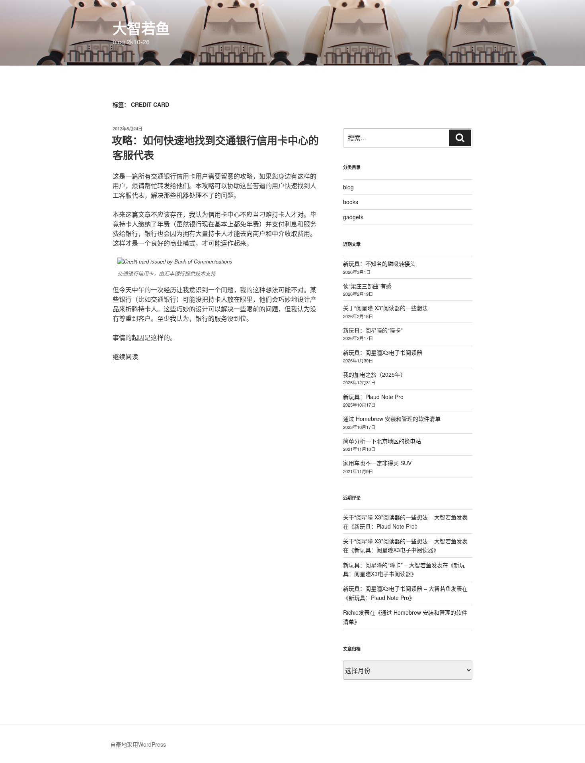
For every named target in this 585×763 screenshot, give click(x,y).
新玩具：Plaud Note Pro (373, 397)
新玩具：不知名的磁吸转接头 (379, 263)
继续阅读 (125, 356)
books (350, 202)
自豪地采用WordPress (138, 744)
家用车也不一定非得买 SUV (377, 463)
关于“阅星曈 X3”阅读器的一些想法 (385, 308)
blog (348, 187)
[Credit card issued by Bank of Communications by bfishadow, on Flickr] (174, 261)
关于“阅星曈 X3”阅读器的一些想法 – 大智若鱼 (399, 517)
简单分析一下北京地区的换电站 (382, 441)
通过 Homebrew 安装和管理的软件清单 (392, 419)
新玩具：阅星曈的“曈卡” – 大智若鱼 (387, 565)
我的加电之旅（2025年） (374, 374)
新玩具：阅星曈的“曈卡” (373, 330)
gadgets (353, 217)
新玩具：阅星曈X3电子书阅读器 (382, 352)
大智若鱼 (141, 28)
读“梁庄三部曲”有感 (367, 286)
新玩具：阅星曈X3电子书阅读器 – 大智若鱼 (397, 588)
